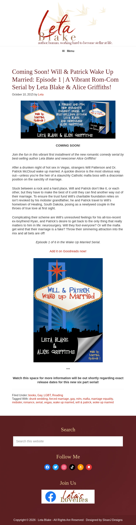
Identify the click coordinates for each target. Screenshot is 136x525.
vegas (48, 402)
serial (39, 402)
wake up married (63, 402)
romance (28, 402)
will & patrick (83, 402)
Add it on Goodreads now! (68, 251)
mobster (17, 402)
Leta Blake (75, 24)
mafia (86, 398)
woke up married (103, 402)
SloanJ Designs (112, 519)
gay (72, 398)
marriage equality (102, 398)
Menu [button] (70, 51)
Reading (57, 395)
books (32, 395)
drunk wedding (38, 398)
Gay (39, 395)
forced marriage (59, 398)
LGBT (47, 395)
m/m (78, 398)
